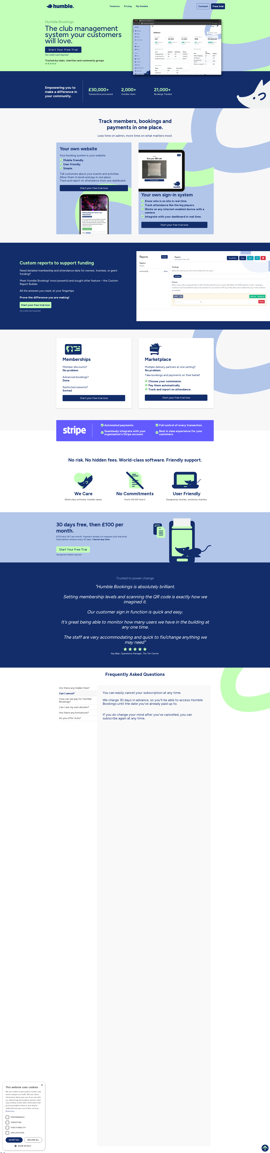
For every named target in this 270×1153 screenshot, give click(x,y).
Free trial (218, 6)
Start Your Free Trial (63, 49)
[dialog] (24, 1116)
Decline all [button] (33, 1140)
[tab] (78, 688)
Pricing (128, 6)
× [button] (42, 1085)
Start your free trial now (94, 188)
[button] (24, 1145)
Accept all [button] (14, 1140)
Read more (10, 1111)
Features (115, 6)
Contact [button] (203, 6)
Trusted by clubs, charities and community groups (74, 60)
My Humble (142, 6)
